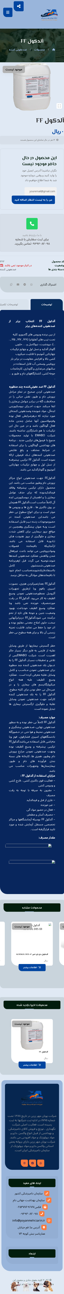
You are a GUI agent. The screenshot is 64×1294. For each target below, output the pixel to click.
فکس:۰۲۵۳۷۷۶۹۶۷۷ (29, 1207)
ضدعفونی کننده (8, 269)
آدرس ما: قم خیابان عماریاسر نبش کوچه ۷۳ (31, 1230)
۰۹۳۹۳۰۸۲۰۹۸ (29, 1214)
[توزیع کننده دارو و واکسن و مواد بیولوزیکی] (49, 14)
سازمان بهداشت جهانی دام (29, 1200)
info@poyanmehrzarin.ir (28, 1221)
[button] (7, 12)
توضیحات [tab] (46, 304)
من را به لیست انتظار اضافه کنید (33, 199)
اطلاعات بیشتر (30, 967)
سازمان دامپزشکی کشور (29, 1193)
